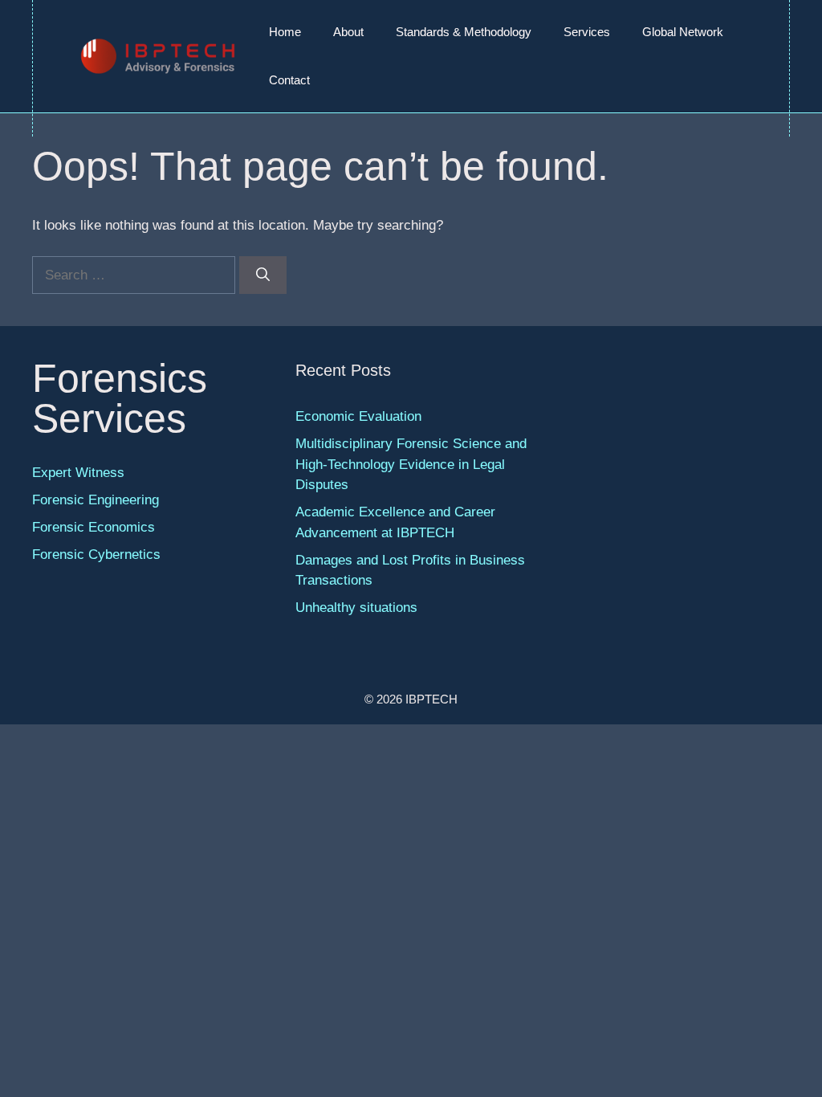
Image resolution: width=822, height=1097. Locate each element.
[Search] (263, 275)
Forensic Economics (93, 527)
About (348, 32)
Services (587, 32)
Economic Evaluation (358, 416)
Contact (289, 80)
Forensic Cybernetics (96, 554)
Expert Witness (78, 472)
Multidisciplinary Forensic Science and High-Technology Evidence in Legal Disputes (411, 464)
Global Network (682, 32)
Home (285, 32)
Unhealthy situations (356, 607)
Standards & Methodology (463, 32)
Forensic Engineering (95, 500)
